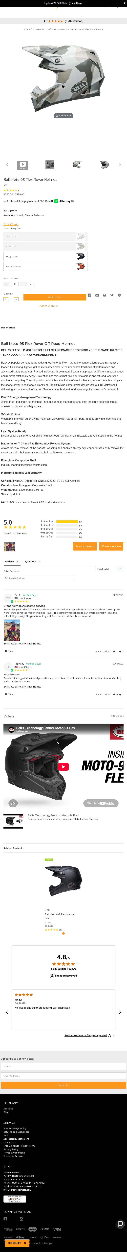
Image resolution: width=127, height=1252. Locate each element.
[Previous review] (7, 1012)
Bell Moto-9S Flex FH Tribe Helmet (22, 643)
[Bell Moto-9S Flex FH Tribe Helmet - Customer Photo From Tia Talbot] (9, 546)
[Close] (25, 1243)
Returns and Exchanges (39, 1243)
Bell (5, 184)
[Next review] (120, 1012)
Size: (11, 278)
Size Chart (11, 224)
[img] (63, 964)
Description (8, 327)
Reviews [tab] (9, 561)
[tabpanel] (63, 894)
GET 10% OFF (14, 1243)
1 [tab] (63, 933)
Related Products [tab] (13, 848)
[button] (115, 651)
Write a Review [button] (113, 546)
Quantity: (8, 293)
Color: (12, 228)
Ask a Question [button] (86, 546)
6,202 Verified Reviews (63, 968)
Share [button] (10, 651)
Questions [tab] (30, 561)
